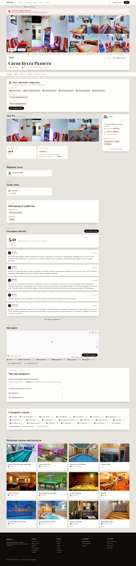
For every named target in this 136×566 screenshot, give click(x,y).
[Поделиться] (109, 58)
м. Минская (52, 423)
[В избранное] (105, 58)
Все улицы (109, 547)
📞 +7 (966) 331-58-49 (119, 58)
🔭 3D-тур (21, 49)
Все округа (110, 543)
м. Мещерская (68, 423)
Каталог (29, 2)
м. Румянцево (84, 423)
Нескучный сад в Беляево (47, 493)
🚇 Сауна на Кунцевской (83, 90)
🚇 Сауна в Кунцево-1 (99, 90)
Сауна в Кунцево (75, 493)
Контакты (47, 2)
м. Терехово (86, 420)
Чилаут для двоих (76, 522)
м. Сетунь (13, 416)
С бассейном (35, 550)
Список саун (18, 6)
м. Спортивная (101, 423)
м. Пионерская (49, 420)
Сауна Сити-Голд (45, 464)
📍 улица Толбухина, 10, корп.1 (39, 67)
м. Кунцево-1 (96, 416)
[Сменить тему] (109, 2)
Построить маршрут (90, 355)
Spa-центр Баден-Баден (47, 522)
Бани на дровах (35, 547)
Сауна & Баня (105, 464)
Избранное (59, 550)
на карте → (107, 126)
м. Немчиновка (46, 416)
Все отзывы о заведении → (53, 319)
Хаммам (34, 545)
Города (58, 547)
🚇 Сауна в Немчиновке (49, 90)
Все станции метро (111, 541)
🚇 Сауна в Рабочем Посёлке (32, 90)
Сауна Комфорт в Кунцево (17, 522)
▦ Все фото (12, 49)
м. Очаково (119, 420)
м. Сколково (32, 420)
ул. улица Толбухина (28, 426)
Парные (16, 74)
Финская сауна (35, 543)
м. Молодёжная (63, 416)
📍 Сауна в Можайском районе (18, 97)
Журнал (41, 2)
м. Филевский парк (35, 423)
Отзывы (37, 74)
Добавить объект (117, 2)
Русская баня (35, 541)
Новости (59, 545)
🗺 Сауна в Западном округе (18, 103)
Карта (44, 74)
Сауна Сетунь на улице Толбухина (19, 464)
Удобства (30, 74)
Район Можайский (15, 426)
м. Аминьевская (103, 420)
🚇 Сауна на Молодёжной (66, 90)
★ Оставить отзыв (91, 231)
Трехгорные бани (107, 522)
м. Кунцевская (80, 416)
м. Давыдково (113, 416)
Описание (9, 74)
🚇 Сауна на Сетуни (15, 90)
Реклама (84, 545)
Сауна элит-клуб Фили (78, 464)
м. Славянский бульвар (68, 420)
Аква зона (23, 74)
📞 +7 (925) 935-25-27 (31, 363)
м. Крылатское (17, 420)
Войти (126, 2)
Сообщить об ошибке (117, 148)
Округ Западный (115, 423)
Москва (11, 6)
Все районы (110, 545)
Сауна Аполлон (13, 493)
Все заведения (42, 426)
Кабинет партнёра (86, 543)
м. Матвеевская (17, 423)
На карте (35, 2)
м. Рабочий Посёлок (28, 416)
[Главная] (7, 6)
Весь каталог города (16, 108)
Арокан (103, 493)
